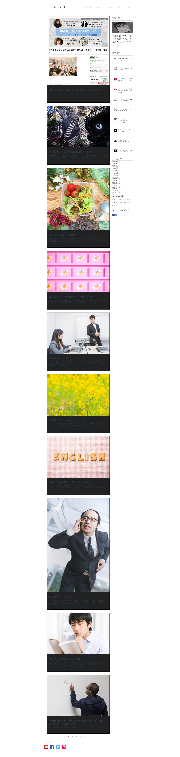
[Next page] (88, 736)
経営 (121, 202)
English (114, 199)
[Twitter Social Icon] (58, 747)
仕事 (124, 199)
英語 (128, 202)
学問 (113, 202)
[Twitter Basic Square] (116, 215)
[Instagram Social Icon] (64, 747)
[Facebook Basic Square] (113, 215)
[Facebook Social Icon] (52, 747)
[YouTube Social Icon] (46, 747)
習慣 (125, 202)
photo (120, 199)
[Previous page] (68, 736)
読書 (113, 205)
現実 (117, 202)
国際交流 (129, 199)
